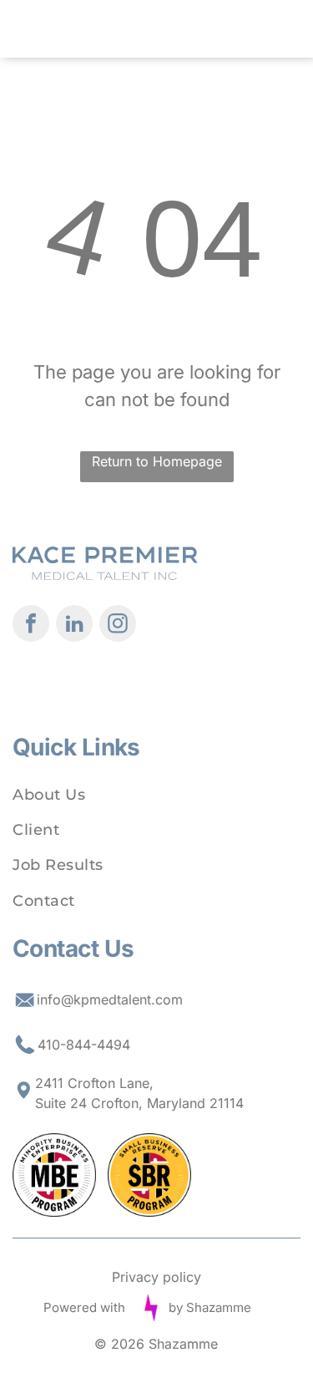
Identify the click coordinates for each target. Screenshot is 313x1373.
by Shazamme (210, 1307)
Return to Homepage (157, 461)
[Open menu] (255, 28)
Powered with (84, 1307)
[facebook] (31, 625)
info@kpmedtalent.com (110, 999)
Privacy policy (156, 1277)
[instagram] (117, 625)
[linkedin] (74, 625)
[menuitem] (156, 794)
